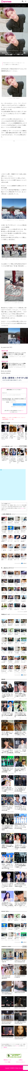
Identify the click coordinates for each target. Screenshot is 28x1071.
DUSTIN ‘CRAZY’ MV (6, 1007)
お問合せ (20, 1059)
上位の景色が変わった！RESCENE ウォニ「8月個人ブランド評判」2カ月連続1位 (7, 904)
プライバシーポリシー (20, 1062)
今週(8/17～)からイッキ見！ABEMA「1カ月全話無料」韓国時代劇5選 (7, 846)
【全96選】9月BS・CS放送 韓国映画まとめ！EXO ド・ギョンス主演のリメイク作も (20, 733)
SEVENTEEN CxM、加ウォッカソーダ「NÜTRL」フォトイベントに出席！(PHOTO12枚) (20, 808)
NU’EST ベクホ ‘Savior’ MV (20, 1007)
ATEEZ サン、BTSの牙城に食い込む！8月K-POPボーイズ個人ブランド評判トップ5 (20, 904)
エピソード (23, 417)
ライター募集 (7, 1062)
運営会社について (7, 1059)
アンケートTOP (22, 446)
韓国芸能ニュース (5, 417)
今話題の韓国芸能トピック (6, 419)
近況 (12, 419)
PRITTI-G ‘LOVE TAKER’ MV (7, 1037)
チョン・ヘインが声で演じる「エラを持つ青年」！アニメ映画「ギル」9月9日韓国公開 (7, 751)
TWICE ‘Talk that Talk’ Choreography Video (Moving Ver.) (6, 977)
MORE (24, 946)
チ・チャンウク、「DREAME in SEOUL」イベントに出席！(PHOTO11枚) (20, 751)
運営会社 (5, 1047)
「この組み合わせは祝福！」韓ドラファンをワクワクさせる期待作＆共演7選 (20, 885)
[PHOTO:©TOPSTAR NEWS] (20, 686)
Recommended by (18, 563)
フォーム (22, 508)
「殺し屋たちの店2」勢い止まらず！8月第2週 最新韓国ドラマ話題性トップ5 (20, 866)
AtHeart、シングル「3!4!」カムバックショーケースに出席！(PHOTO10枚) (20, 827)
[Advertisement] (14, 156)
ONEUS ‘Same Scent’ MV (20, 992)
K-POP (10, 417)
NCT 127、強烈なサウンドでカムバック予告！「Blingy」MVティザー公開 (7, 733)
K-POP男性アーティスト (17, 417)
